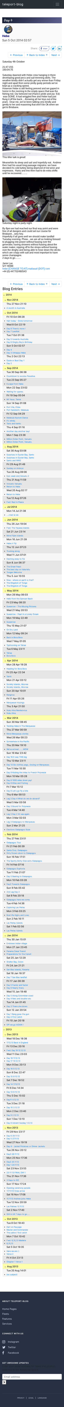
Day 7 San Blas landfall (17, 977)
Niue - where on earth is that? (20, 580)
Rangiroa (10, 695)
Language (42, 1398)
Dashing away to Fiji (16, 559)
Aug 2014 (12, 446)
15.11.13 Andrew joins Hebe (19, 1199)
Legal (31, 1398)
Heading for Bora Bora (17, 669)
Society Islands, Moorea (17, 684)
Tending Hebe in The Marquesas (21, 726)
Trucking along (13, 551)
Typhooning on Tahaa (16, 645)
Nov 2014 (12, 299)
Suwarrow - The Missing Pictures (21, 606)
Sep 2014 (12, 368)
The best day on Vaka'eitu (18, 569)
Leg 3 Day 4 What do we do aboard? (23, 798)
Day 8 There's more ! (16, 328)
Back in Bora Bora (14, 637)
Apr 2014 (12, 660)
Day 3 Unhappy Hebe (16, 353)
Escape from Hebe (15, 384)
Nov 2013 (12, 1127)
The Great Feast (14, 567)
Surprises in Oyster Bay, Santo (20, 455)
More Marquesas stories (17, 734)
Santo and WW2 (14, 460)
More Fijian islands (15, 536)
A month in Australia (16, 308)
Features (7, 1318)
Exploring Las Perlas (16, 907)
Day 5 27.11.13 (13, 1138)
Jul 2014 (11, 506)
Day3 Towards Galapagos (18, 884)
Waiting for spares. (15, 392)
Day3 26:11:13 (13, 1154)
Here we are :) (13, 1251)
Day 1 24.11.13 (13, 1165)
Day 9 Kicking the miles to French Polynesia (26, 772)
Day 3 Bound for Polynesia (18, 806)
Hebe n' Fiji (11, 543)
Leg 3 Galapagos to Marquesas (21, 822)
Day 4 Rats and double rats (19, 999)
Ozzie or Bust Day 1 (15, 360)
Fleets (5, 1313)
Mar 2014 (12, 717)
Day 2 (9, 363)
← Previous (16, 55)
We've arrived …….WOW (17, 749)
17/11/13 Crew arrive (16, 1191)
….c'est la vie (12, 515)
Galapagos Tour (14, 842)
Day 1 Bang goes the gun (18, 1014)
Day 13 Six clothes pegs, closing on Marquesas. (28, 765)
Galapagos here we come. (18, 900)
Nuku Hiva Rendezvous (17, 710)
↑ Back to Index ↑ (37, 55)
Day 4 (9, 350)
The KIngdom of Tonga (17, 583)
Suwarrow (11, 622)
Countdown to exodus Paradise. (21, 376)
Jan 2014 (12, 935)
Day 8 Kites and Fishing (17, 783)
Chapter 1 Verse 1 (14, 1262)
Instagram (13, 1341)
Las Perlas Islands (15, 923)
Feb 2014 (12, 834)
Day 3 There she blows (17, 1006)
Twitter (11, 1347)
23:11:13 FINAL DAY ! (16, 1172)
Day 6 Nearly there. (15, 988)
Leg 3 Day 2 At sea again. (18, 814)
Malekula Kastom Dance (17, 418)
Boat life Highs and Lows (18, 915)
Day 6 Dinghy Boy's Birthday (19, 342)
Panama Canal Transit (16, 951)
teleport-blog (12, 4)
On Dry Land (12, 630)
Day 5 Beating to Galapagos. (19, 876)
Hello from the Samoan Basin (20, 599)
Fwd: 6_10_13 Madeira (16, 1240)
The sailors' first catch (17, 1233)
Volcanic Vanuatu (14, 484)
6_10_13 (10, 1243)
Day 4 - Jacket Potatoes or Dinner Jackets (26, 1146)
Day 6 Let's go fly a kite (17, 791)
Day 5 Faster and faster (17, 985)
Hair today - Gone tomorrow (19, 321)
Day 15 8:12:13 (13, 1076)
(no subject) (12, 1274)
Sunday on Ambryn (15, 468)
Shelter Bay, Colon (15, 962)
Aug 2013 (12, 1266)
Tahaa (9, 653)
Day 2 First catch (14, 1017)
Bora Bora (11, 656)
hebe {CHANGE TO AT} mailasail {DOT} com (26, 268)
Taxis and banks (14, 423)
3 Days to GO (13, 1180)
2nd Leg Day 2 (13, 892)
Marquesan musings (15, 702)
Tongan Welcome (14, 572)
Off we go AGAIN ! (15, 1025)
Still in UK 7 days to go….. (18, 1214)
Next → (55, 55)
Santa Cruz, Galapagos (17, 850)
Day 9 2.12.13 (13, 1115)
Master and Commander (17, 1230)
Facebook (13, 1352)
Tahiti (9, 676)
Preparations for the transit (19, 954)
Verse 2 (10, 1254)
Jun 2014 (12, 519)
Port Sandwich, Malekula (18, 410)
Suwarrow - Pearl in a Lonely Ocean (22, 614)
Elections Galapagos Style (18, 829)
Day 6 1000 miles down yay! (19, 780)
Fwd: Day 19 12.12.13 (16, 1050)
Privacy (20, 1398)
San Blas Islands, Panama (18, 969)
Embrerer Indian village (17, 943)
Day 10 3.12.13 (13, 1107)
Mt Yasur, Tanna (14, 399)
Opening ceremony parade (18, 1188)
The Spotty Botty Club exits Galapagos (24, 861)
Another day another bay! (18, 431)
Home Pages (9, 1308)
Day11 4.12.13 (13, 1100)
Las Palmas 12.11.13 (15, 1206)
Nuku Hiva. (11, 713)
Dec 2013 (12, 1034)
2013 (8, 1029)
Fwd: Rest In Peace (15, 502)
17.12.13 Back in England (17, 1042)
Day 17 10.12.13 (13, 1061)
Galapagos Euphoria (16, 869)
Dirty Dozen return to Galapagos (21, 853)
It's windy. (11, 421)
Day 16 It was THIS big (17, 757)
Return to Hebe (13, 486)
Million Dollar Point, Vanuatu (19, 439)
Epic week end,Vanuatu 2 (18, 476)
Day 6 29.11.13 (13, 1136)
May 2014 (12, 590)
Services (7, 1323)
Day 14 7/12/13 (13, 1084)
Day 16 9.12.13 (13, 1069)
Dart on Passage (14, 1227)
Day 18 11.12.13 (13, 1058)
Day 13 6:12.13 (13, 1092)
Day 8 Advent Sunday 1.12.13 (19, 1123)
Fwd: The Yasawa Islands (18, 528)
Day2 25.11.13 (13, 1162)
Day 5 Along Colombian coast (20, 996)
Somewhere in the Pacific (18, 741)
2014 (8, 294)
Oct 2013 (12, 1218)
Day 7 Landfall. (13, 331)
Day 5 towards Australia (17, 339)
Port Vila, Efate (13, 407)
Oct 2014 (12, 312)
